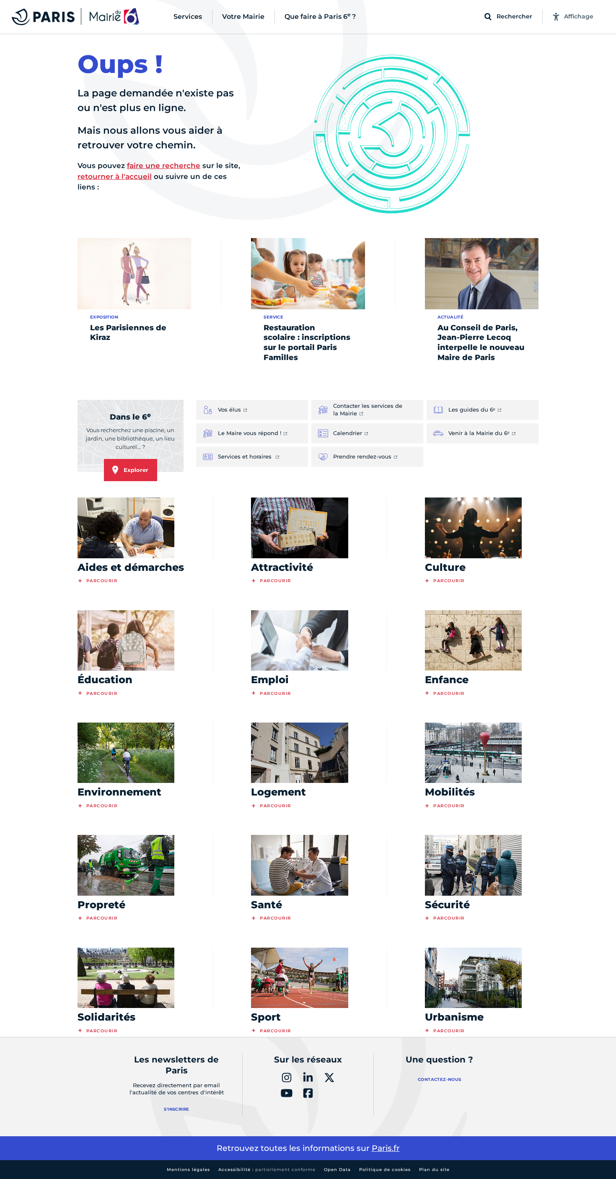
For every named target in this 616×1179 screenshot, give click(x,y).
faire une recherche (163, 165)
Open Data (337, 1169)
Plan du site (434, 1169)
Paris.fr (386, 1148)
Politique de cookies (385, 1169)
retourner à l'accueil (115, 176)
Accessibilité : (267, 1169)
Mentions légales (188, 1169)
